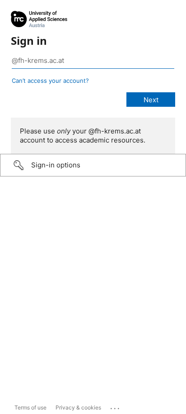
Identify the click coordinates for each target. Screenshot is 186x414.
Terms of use (30, 407)
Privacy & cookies (78, 407)
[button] (93, 165)
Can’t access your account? (50, 80)
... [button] (115, 406)
